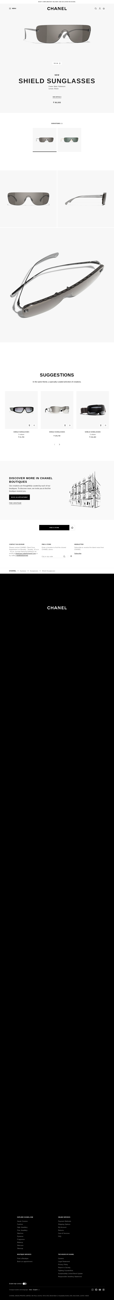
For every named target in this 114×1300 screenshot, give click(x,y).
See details (57, 97)
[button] (57, 8)
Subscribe (77, 553)
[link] (104, 8)
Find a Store (54, 527)
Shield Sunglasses (18, 432)
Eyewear (23, 571)
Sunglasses (34, 571)
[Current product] (44, 140)
